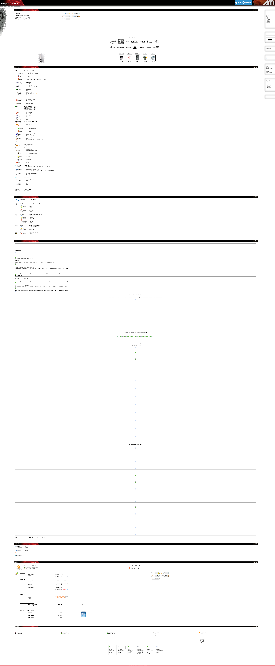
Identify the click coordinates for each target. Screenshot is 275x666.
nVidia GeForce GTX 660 (30, 121)
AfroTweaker (202, 642)
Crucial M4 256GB (33, 232)
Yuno (267, 69)
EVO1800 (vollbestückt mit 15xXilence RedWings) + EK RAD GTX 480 (40, 170)
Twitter (267, 16)
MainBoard (269, 83)
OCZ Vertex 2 (27, 186)
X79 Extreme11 (28, 97)
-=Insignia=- (202, 635)
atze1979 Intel (202, 639)
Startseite (268, 12)
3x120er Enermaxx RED (31, 151)
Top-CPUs (268, 20)
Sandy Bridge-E (29, 72)
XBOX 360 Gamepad (29, 190)
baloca (267, 70)
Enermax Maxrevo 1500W (31, 154)
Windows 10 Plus (269, 88)
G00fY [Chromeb (269, 72)
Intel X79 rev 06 (29, 100)
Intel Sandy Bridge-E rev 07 (31, 99)
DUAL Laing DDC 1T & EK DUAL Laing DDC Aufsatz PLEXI (38, 166)
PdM (267, 17)
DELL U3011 (27, 177)
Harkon (267, 71)
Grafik (268, 82)
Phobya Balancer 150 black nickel (32, 169)
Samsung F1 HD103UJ (34, 225)
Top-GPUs (268, 21)
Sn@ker (267, 66)
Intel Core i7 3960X (29, 70)
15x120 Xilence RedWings (32, 153)
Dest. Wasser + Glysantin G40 (31, 173)
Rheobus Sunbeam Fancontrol (31, 150)
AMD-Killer (202, 641)
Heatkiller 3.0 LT (29, 92)
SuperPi (267, 18)
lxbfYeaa (267, 67)
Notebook (268, 84)
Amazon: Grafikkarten (142, 665)
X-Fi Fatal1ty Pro (28, 144)
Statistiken (268, 22)
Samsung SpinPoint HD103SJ (36, 203)
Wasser (27, 138)
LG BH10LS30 (32, 199)
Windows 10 (269, 87)
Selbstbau (26, 165)
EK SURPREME (29, 168)
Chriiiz (155, 635)
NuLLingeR (202, 640)
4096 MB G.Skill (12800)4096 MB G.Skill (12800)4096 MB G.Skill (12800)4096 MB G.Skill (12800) (30, 108)
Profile (267, 15)
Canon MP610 (27, 189)
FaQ (267, 14)
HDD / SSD (268, 85)
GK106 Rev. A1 (29, 124)
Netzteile (268, 86)
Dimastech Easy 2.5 (29, 149)
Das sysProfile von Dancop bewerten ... (24, 21)
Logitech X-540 (29, 145)
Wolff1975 (64, 635)
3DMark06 (268, 19)
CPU (267, 81)
